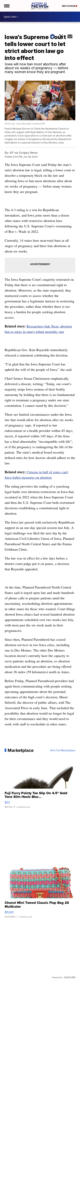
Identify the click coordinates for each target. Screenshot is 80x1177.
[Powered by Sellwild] (69, 977)
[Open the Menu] (6, 6)
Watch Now (69, 6)
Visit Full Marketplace (62, 750)
